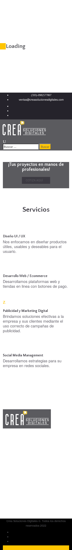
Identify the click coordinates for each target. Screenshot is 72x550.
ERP (13, 509)
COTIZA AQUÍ (35, 180)
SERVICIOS (18, 471)
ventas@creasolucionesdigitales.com (41, 99)
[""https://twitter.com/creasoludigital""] (40, 106)
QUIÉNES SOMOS (22, 466)
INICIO (15, 462)
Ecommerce (18, 499)
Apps (14, 504)
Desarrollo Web (20, 495)
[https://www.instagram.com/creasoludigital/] (40, 115)
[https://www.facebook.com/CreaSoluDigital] (40, 111)
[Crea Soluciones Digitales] (24, 129)
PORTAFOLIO (19, 476)
